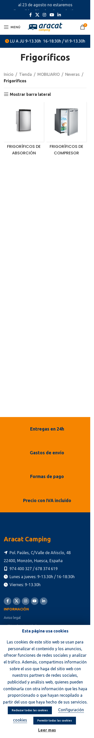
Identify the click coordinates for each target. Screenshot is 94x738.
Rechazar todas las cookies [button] (30, 710)
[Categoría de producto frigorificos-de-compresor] (66, 130)
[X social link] (37, 15)
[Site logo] (45, 26)
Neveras (72, 74)
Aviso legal (12, 618)
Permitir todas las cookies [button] (54, 720)
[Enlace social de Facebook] (31, 15)
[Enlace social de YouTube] (52, 15)
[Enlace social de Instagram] (44, 15)
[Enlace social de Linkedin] (59, 15)
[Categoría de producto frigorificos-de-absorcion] (24, 130)
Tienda (25, 74)
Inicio (9, 74)
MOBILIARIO (48, 74)
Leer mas (47, 730)
